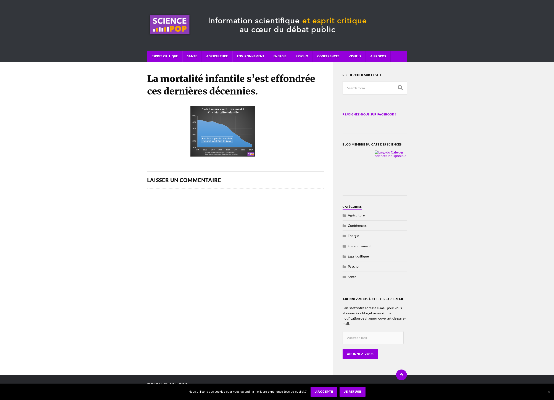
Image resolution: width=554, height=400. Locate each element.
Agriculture (217, 56)
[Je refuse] (548, 392)
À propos (378, 56)
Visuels (355, 56)
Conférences (328, 56)
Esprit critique (165, 56)
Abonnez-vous (360, 354)
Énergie (280, 56)
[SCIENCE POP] (277, 38)
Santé (192, 56)
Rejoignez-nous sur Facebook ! (369, 114)
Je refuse (352, 391)
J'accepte (324, 391)
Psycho (302, 56)
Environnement (250, 56)
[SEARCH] (400, 87)
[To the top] (401, 375)
